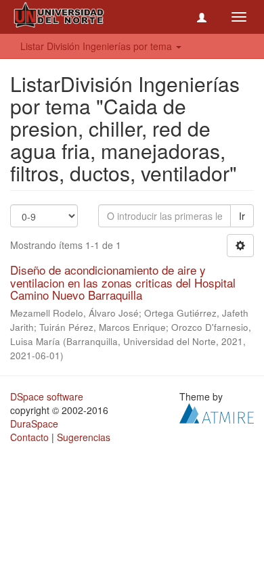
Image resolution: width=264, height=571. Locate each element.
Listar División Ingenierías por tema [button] (97, 46)
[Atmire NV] (216, 412)
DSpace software (46, 396)
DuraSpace (34, 423)
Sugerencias (83, 437)
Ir (242, 216)
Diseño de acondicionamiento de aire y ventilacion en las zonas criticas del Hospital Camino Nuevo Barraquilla (123, 282)
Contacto (29, 437)
